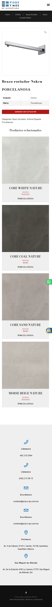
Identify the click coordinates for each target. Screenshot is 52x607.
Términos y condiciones (34, 599)
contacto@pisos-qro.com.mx (26, 501)
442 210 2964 (26, 455)
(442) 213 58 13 (26, 478)
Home (7, 15)
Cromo (33, 98)
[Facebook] (26, 593)
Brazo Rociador (31, 15)
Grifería (18, 15)
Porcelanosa (36, 103)
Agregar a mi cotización (25, 112)
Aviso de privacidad (17, 599)
